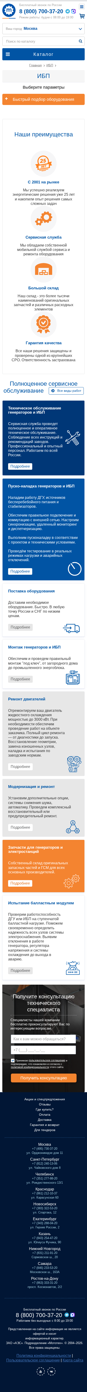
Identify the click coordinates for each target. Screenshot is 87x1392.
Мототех (9, 11)
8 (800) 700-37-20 (41, 11)
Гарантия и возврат (44, 1125)
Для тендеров (44, 1130)
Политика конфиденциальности (43, 1356)
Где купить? (45, 1109)
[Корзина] (81, 16)
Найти (81, 41)
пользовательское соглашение (47, 1060)
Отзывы (45, 1104)
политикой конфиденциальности (30, 1067)
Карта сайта (73, 1360)
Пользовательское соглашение (33, 1360)
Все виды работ (69, 390)
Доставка (45, 1120)
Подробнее (20, 466)
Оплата (44, 1114)
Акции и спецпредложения (44, 1099)
